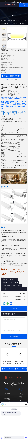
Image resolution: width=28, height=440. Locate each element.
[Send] (26, 437)
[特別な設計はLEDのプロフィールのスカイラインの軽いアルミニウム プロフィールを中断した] (17, 37)
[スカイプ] (4, 304)
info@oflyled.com (16, 1)
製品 (5, 20)
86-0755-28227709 (16, 2)
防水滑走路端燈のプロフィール (9, 279)
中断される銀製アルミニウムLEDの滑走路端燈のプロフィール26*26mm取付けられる (20, 362)
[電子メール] (11, 304)
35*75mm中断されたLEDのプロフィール (11, 285)
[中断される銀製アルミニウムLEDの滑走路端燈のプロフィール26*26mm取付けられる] (20, 354)
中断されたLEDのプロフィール (15, 20)
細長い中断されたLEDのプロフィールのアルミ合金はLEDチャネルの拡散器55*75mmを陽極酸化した (7, 362)
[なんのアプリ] (7, 303)
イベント (3, 4)
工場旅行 (21, 397)
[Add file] (2, 437)
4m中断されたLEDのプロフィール (10, 282)
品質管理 (21, 400)
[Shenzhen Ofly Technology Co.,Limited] (14, 378)
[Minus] (26, 404)
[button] (4, 47)
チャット (14, 308)
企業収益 (21, 394)
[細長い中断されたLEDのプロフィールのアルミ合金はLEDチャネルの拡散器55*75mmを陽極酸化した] (7, 354)
